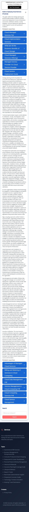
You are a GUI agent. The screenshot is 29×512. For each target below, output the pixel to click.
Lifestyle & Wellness (9, 469)
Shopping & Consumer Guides (12, 477)
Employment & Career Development (14, 459)
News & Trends (8, 472)
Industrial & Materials (10, 464)
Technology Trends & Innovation (13, 480)
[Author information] (26, 12)
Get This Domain (14, 7)
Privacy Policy (8, 492)
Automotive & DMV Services (12, 450)
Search (14, 417)
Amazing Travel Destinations (12, 482)
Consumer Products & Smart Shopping (15, 457)
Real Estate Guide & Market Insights (14, 474)
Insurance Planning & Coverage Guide (14, 467)
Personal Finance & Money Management (15, 462)
